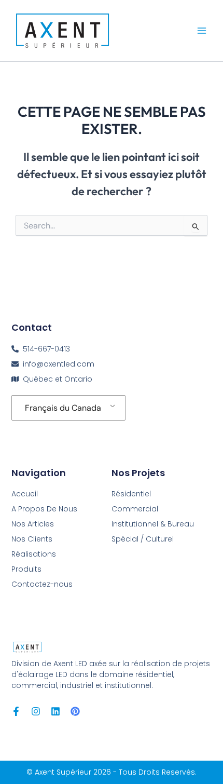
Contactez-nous (42, 584)
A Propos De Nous (44, 509)
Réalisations (33, 554)
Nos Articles (32, 524)
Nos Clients (31, 539)
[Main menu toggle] (202, 31)
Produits (26, 569)
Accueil (24, 494)
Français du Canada (63, 407)
